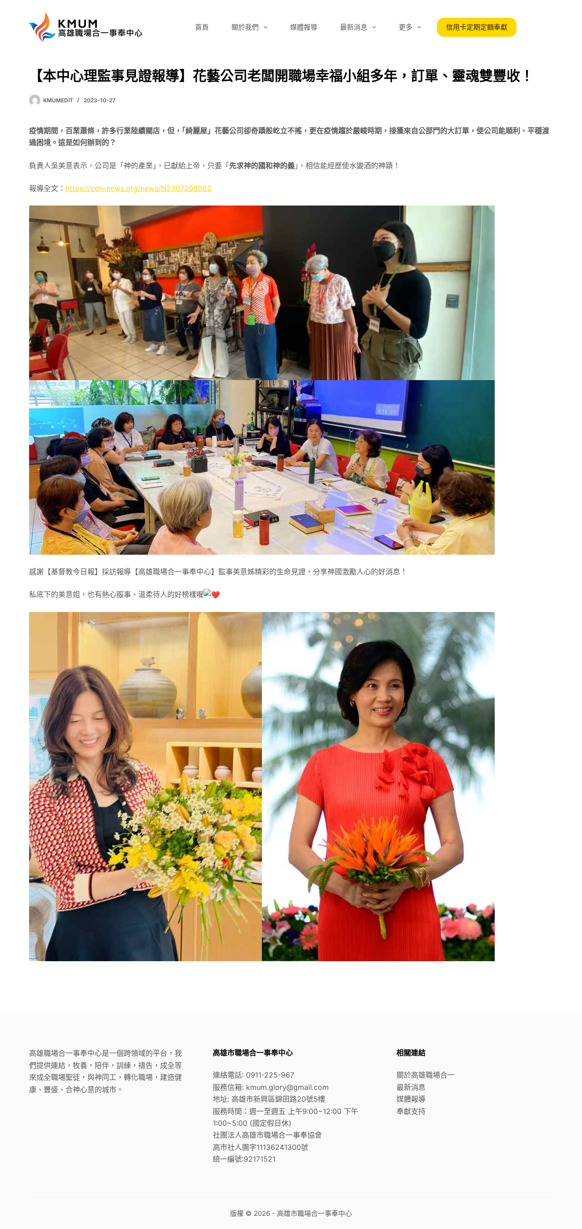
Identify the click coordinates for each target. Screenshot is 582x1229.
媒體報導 (303, 27)
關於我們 (245, 27)
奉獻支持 (411, 1111)
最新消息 (353, 27)
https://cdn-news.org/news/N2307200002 (138, 188)
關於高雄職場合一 (425, 1074)
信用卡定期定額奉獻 (476, 27)
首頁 (202, 27)
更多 (405, 27)
